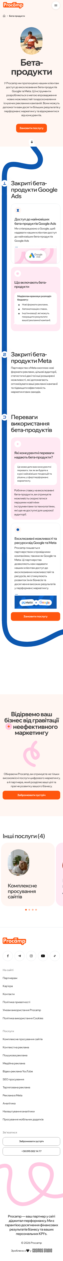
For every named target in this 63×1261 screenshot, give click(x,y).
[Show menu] (56, 5)
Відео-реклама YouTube (18, 1071)
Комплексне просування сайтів (23, 1039)
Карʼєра (8, 986)
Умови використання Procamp (22, 1010)
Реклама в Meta (12, 1095)
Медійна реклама (14, 1063)
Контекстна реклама (16, 1047)
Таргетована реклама (16, 1087)
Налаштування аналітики (19, 1111)
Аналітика (9, 1103)
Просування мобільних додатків (23, 1119)
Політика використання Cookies (23, 1018)
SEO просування (13, 1079)
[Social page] (8, 956)
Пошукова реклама (15, 1055)
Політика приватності (16, 1002)
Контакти (9, 994)
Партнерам (10, 978)
